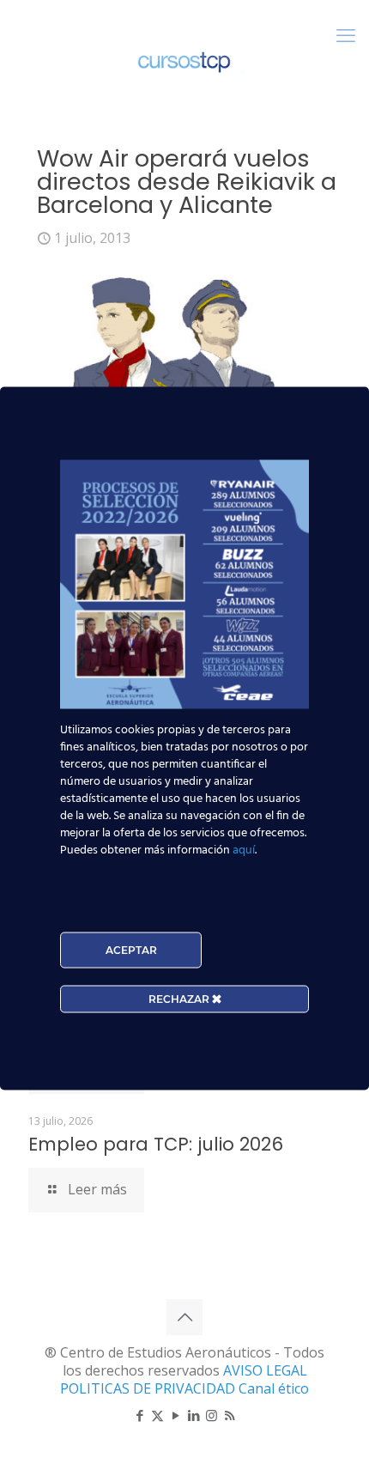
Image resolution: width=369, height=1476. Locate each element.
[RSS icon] (229, 1415)
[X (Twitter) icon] (157, 1415)
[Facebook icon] (139, 1415)
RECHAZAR (180, 998)
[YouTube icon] (175, 1415)
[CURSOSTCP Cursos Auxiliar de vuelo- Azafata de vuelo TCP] (184, 60)
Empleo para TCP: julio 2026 (155, 1144)
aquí (244, 849)
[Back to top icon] (184, 1317)
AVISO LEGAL (265, 1370)
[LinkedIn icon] (193, 1415)
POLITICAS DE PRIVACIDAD (149, 1388)
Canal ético (274, 1388)
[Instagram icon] (211, 1415)
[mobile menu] (345, 34)
